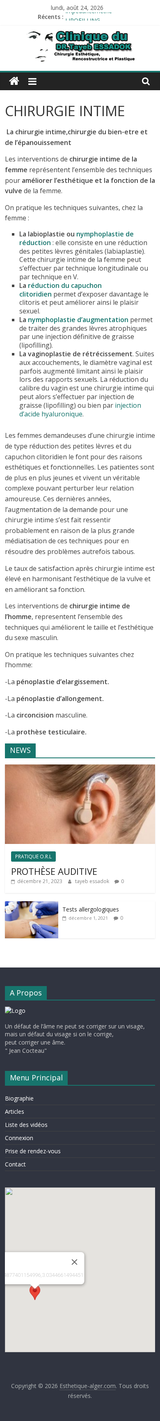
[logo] (15, 1010)
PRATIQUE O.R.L (33, 856)
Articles (14, 1111)
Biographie (19, 1098)
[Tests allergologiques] (31, 905)
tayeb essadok (92, 881)
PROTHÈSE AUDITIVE (54, 871)
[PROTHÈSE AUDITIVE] (80, 769)
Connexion (19, 1138)
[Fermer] (75, 1262)
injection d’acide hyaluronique (80, 409)
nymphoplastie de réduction (76, 238)
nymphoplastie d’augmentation (78, 319)
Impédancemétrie (88, 17)
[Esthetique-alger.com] (14, 81)
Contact (15, 1164)
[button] (34, 1296)
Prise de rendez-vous (33, 1151)
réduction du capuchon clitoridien (60, 290)
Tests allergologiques (90, 909)
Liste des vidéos (26, 1125)
